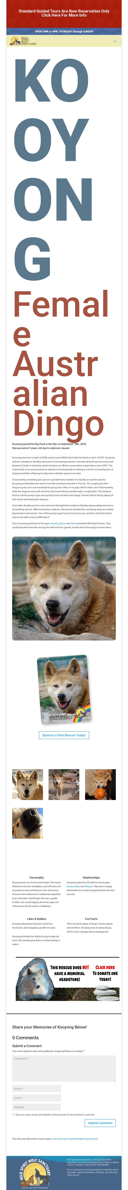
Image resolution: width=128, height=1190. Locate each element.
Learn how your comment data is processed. (75, 1139)
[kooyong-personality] (27, 799)
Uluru (73, 523)
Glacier (62, 523)
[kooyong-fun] (27, 838)
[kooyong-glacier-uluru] (64, 799)
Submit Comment (100, 1123)
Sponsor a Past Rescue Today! (64, 735)
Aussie (54, 523)
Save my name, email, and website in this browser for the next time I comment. (55, 1114)
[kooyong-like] (100, 799)
